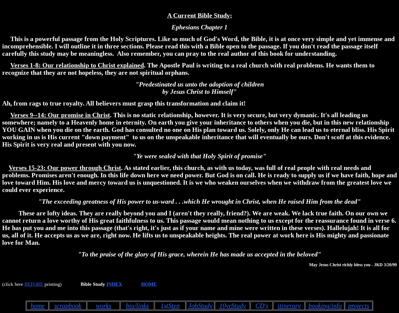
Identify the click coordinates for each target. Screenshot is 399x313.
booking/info (325, 305)
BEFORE (33, 284)
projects (358, 305)
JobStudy (200, 305)
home (38, 305)
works (103, 305)
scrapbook (67, 305)
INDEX (114, 284)
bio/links (137, 305)
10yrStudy (232, 305)
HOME (149, 284)
